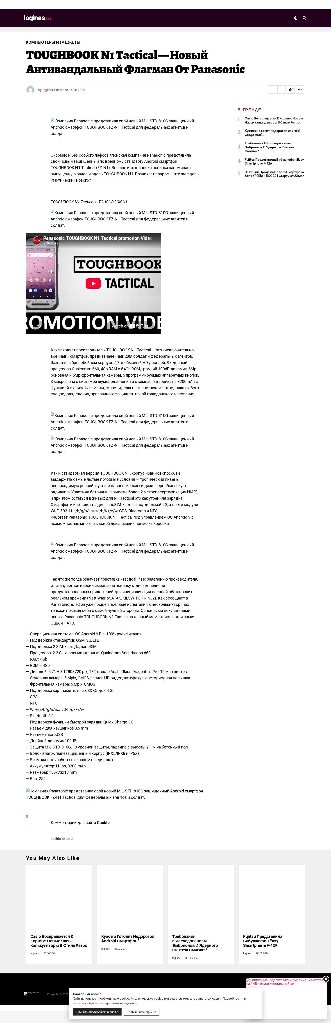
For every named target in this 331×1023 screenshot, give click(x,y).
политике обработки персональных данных (105, 1003)
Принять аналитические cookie (97, 1012)
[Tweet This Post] (281, 89)
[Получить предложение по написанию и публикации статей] (286, 998)
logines (48, 90)
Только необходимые (141, 1012)
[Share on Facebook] (272, 89)
